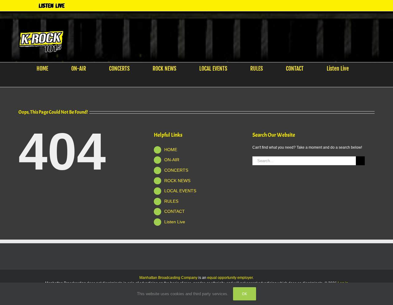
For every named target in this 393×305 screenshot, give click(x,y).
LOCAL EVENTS (180, 190)
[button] (192, 81)
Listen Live (174, 221)
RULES (171, 201)
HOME (170, 149)
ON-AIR (171, 159)
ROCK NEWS (177, 180)
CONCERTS (176, 170)
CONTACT (174, 211)
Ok (244, 293)
